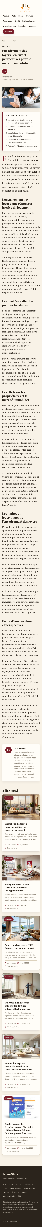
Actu (14, 16)
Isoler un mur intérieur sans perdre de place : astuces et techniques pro (17, 1005)
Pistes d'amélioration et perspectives (22, 146)
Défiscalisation (28, 21)
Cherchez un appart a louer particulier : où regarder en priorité (16, 826)
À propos (32, 26)
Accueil (6, 16)
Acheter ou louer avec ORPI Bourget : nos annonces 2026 (19, 946)
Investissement (9, 26)
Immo (20, 16)
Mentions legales (9, 1196)
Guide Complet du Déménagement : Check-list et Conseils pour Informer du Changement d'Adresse (19, 1128)
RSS (19, 1196)
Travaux (29, 16)
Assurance (7, 21)
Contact (8, 32)
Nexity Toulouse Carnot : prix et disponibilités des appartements (17, 887)
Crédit (17, 21)
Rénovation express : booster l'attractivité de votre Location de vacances (18, 1066)
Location (22, 26)
